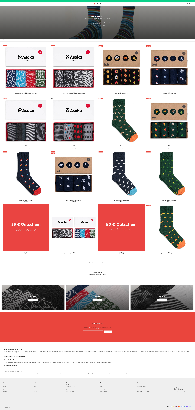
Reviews (137, 398)
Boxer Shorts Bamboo (70, 388)
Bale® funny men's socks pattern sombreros (169, 253)
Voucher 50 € (121, 253)
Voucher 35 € (26, 253)
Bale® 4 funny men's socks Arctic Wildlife (73, 200)
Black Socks (68, 384)
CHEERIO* (35, 393)
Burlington (36, 391)
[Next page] (105, 263)
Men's (4, 3)
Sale (29, 3)
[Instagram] (174, 394)
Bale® (49, 351)
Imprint (101, 386)
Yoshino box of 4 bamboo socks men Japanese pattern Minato (26, 93)
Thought (35, 389)
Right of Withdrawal (103, 391)
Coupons (137, 396)
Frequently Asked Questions (141, 386)
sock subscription (9, 373)
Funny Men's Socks (69, 389)
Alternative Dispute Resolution (105, 393)
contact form (183, 391)
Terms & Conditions (103, 389)
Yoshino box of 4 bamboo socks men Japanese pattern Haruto (74, 93)
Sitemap (137, 394)
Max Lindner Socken (37, 394)
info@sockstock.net (179, 389)
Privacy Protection (103, 388)
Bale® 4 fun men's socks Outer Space (169, 93)
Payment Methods (139, 389)
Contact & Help (138, 384)
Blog (33, 3)
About (101, 384)
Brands (13, 3)
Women (8, 3)
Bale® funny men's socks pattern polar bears (121, 200)
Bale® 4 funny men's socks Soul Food (121, 93)
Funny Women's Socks (70, 391)
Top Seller (25, 3)
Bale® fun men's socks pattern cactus (169, 200)
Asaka (35, 384)
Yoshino (45, 351)
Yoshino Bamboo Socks (70, 386)
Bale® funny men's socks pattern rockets (26, 200)
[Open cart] (191, 3)
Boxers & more (18, 3)
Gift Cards (68, 393)
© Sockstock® (6, 405)
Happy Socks (36, 388)
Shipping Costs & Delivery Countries (142, 391)
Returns (137, 393)
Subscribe (108, 331)
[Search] (189, 3)
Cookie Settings (138, 388)
